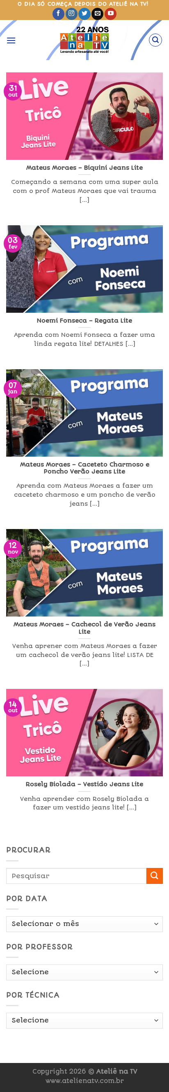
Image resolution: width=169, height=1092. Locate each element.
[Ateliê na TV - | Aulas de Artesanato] (84, 40)
